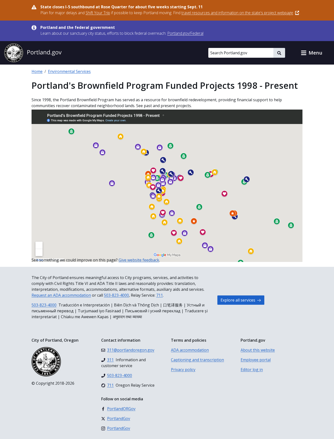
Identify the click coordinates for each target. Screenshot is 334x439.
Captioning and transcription (197, 359)
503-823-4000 (116, 295)
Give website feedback (139, 260)
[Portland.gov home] (33, 53)
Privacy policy (183, 369)
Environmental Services (69, 71)
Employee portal (256, 359)
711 (159, 295)
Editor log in (252, 369)
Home (37, 71)
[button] (311, 53)
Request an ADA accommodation (61, 295)
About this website (258, 350)
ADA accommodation (190, 350)
